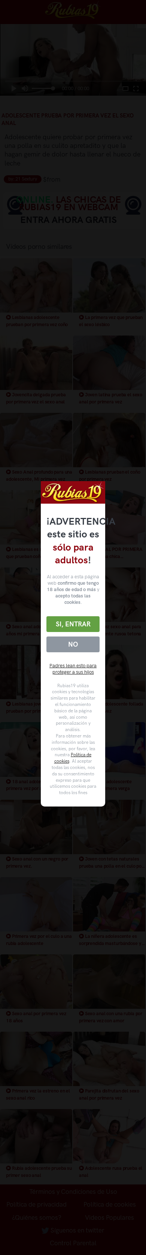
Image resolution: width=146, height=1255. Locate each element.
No (73, 644)
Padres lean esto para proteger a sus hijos (73, 669)
